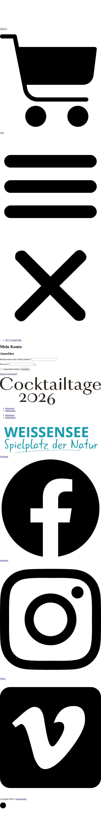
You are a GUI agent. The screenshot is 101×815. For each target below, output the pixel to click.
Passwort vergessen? (8, 374)
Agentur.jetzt (21, 799)
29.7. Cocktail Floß (13, 340)
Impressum (9, 408)
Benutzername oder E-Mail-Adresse (15, 359)
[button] (50, 235)
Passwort (4, 364)
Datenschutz (10, 411)
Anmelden (25, 369)
